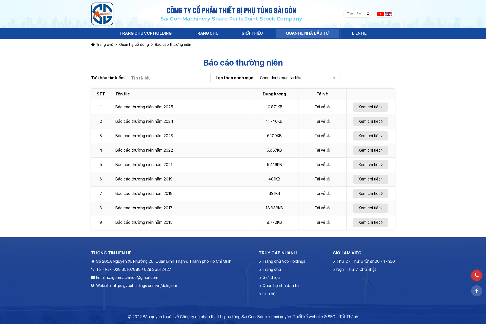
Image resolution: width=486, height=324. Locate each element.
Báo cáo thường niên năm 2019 (144, 179)
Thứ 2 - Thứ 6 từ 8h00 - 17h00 (365, 261)
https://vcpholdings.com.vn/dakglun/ (145, 285)
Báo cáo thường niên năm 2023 (144, 135)
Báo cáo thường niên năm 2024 (144, 121)
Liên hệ (268, 293)
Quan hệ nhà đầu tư (280, 285)
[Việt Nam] (380, 14)
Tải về (320, 107)
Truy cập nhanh (278, 252)
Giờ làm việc (347, 252)
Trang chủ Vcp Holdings (283, 261)
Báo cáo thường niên (173, 44)
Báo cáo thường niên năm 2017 (143, 208)
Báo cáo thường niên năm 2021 (143, 164)
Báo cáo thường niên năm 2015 (144, 222)
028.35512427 (157, 269)
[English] (388, 14)
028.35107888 (127, 269)
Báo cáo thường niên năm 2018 (144, 193)
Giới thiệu (271, 277)
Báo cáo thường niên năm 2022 (144, 150)
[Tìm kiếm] (368, 14)
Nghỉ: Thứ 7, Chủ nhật (356, 269)
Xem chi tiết (369, 107)
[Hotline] (476, 275)
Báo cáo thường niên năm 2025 (144, 107)
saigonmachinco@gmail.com (132, 277)
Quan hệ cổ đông (134, 44)
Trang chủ (104, 44)
